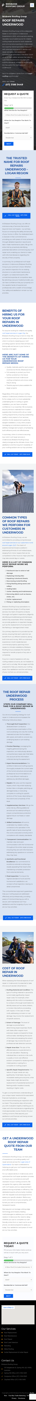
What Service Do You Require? (15, 110)
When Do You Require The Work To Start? (17, 122)
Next (9, 144)
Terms (29, 1395)
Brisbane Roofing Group (15, 5)
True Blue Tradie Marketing (17, 1395)
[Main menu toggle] (32, 5)
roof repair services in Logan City (13, 333)
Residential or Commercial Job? (16, 133)
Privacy (14, 1398)
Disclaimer (21, 1398)
